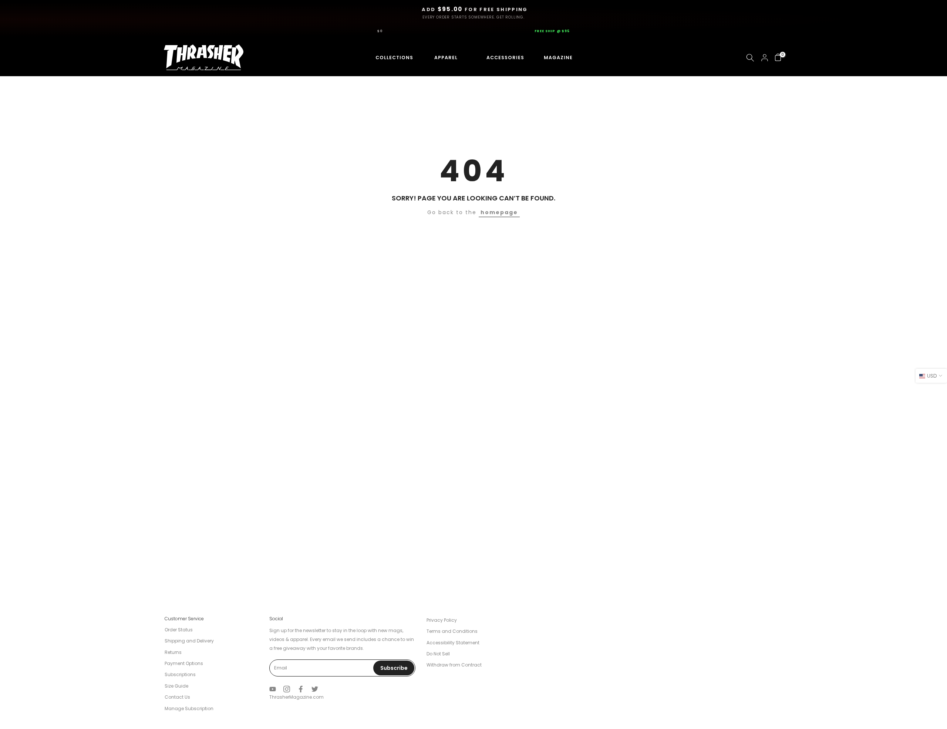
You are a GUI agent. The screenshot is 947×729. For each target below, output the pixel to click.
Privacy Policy (442, 620)
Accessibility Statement (453, 642)
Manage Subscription (189, 708)
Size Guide (176, 686)
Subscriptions (180, 674)
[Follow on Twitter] (314, 689)
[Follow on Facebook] (300, 689)
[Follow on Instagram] (286, 689)
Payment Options (184, 663)
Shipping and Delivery (189, 641)
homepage (499, 212)
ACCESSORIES (498, 57)
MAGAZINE (557, 57)
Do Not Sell (438, 654)
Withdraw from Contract (454, 665)
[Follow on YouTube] (272, 689)
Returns (173, 652)
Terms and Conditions (452, 631)
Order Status (179, 630)
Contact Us (177, 697)
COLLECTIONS (387, 57)
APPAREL (443, 57)
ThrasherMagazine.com (296, 697)
